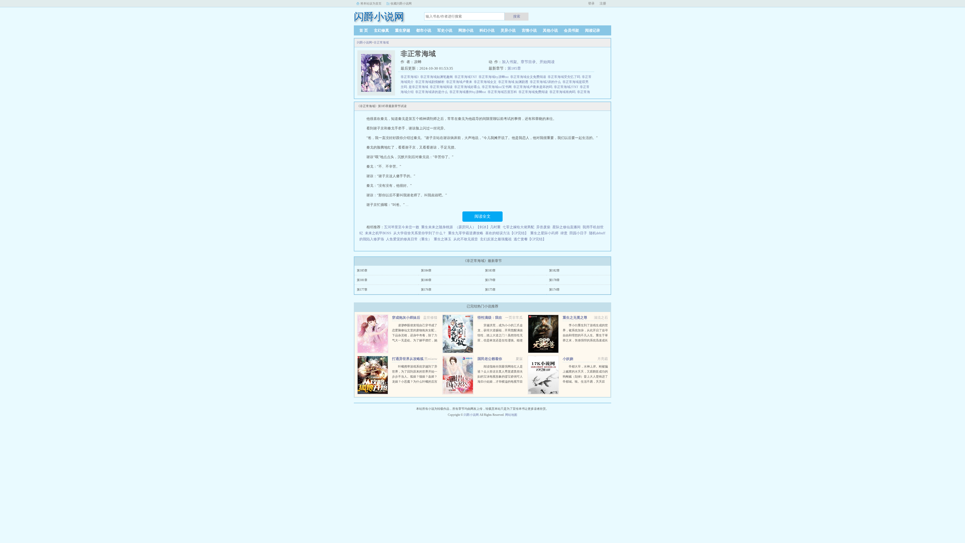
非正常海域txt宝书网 (497, 87)
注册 (603, 3)
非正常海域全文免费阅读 (529, 77)
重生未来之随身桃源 (437, 227)
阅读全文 (482, 216)
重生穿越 (402, 30)
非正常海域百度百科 (503, 92)
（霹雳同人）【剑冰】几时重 (478, 227)
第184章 (426, 270)
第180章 (426, 280)
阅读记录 (592, 30)
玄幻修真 (381, 30)
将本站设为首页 (370, 3)
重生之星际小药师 (544, 233)
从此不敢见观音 (465, 239)
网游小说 (465, 30)
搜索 (516, 16)
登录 (591, 3)
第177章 (362, 289)
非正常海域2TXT (567, 87)
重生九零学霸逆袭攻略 (465, 233)
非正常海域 (381, 42)
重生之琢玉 (442, 239)
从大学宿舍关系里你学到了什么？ (419, 233)
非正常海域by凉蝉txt (494, 77)
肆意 (563, 233)
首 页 (363, 30)
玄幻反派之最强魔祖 (496, 239)
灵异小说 (508, 30)
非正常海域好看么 (468, 87)
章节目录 (528, 62)
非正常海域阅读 (442, 87)
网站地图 (511, 415)
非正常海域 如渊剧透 (514, 82)
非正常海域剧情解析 (430, 82)
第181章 (362, 280)
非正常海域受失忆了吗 (565, 77)
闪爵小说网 (364, 42)
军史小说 (444, 30)
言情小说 (529, 30)
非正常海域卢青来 (460, 82)
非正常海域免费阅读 (533, 92)
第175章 (490, 289)
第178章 (554, 280)
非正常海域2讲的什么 (546, 82)
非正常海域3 (410, 77)
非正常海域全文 (486, 82)
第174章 (554, 289)
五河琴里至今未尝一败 (401, 227)
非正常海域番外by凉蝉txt (468, 92)
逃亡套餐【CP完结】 (530, 239)
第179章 (490, 280)
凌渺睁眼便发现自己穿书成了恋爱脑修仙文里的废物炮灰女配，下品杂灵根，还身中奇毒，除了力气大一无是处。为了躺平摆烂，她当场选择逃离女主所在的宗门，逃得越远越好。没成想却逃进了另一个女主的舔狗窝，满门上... (414, 340)
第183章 (490, 270)
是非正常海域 (419, 87)
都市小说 (423, 30)
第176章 (426, 289)
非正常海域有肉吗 (563, 92)
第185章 (514, 68)
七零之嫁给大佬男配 (518, 227)
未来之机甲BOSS (378, 233)
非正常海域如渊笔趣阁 (437, 77)
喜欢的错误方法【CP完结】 (506, 233)
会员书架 (571, 30)
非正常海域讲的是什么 (432, 92)
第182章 (554, 270)
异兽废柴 (543, 227)
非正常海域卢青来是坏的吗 (533, 87)
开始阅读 (547, 62)
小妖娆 (568, 359)
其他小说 (550, 30)
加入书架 (509, 62)
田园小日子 (578, 233)
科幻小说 (487, 30)
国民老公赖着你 (489, 359)
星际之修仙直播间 (566, 227)
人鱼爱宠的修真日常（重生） (409, 239)
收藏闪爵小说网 (401, 3)
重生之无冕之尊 (575, 318)
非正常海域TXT (466, 77)
